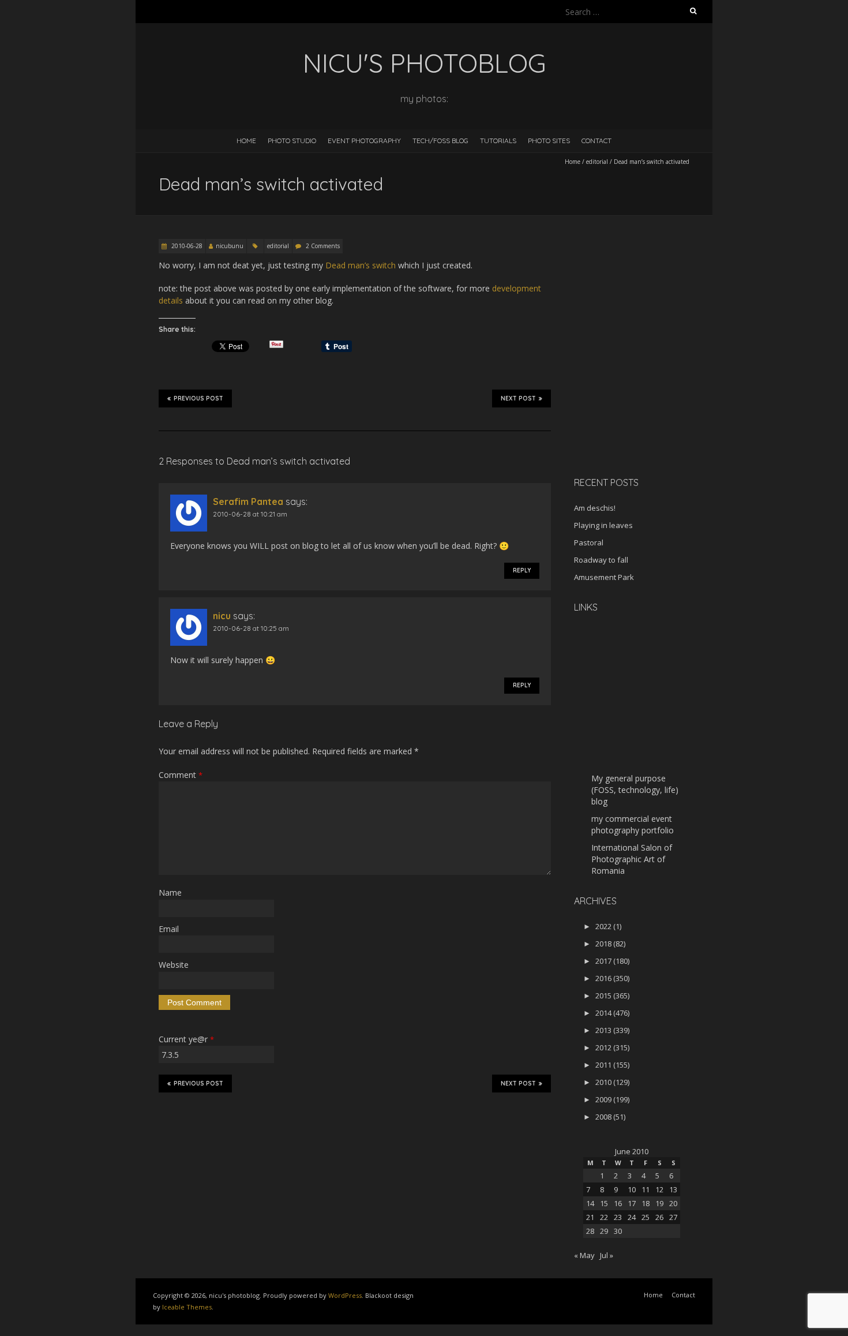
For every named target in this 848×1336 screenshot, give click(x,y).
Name (170, 892)
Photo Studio (292, 140)
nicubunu (229, 246)
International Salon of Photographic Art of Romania (631, 859)
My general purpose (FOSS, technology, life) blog (634, 790)
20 (673, 1203)
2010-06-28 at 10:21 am (250, 514)
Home (246, 140)
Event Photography (364, 140)
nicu (222, 616)
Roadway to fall (601, 560)
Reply (522, 570)
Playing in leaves (603, 525)
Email (169, 928)
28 (590, 1231)
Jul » (606, 1255)
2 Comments (323, 246)
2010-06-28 (186, 246)
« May (584, 1255)
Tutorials (498, 140)
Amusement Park (604, 577)
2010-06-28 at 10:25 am (251, 628)
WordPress (345, 1295)
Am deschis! (595, 508)
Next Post (518, 398)
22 (604, 1217)
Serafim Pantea (248, 501)
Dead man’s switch (360, 265)
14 (590, 1203)
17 (632, 1203)
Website (174, 964)
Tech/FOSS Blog (440, 140)
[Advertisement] (646, 386)
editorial (597, 162)
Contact (596, 140)
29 (604, 1231)
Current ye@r (186, 1039)
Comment (180, 774)
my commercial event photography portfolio (632, 824)
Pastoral (588, 542)
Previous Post (198, 398)
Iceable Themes (187, 1307)
